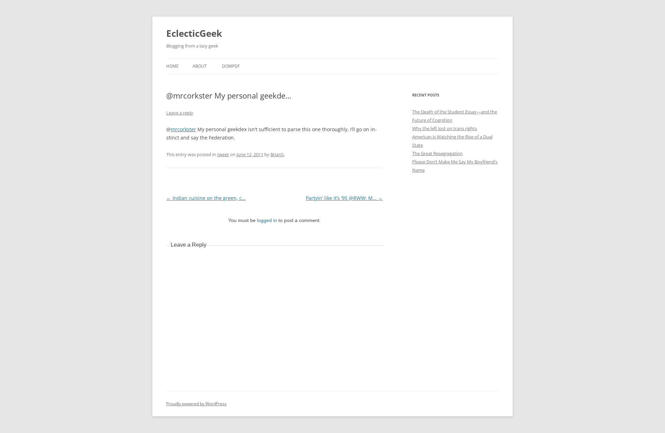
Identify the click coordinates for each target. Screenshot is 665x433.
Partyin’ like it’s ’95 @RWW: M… (344, 198)
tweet (223, 154)
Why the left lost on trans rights (444, 128)
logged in (267, 220)
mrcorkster (183, 129)
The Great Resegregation (437, 153)
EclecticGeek (194, 33)
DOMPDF (231, 66)
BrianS (277, 154)
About (200, 66)
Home (172, 66)
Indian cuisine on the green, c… (206, 198)
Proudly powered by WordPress (196, 404)
